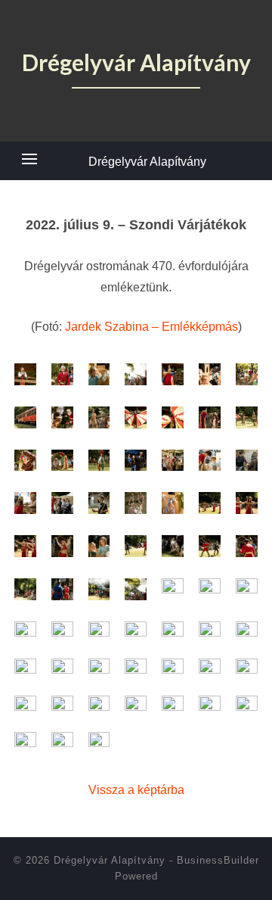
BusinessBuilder (218, 860)
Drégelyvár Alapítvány (147, 161)
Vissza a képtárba (136, 789)
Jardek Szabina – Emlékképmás (151, 326)
